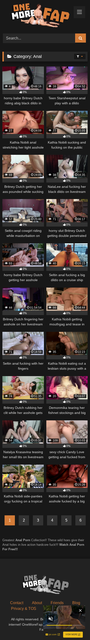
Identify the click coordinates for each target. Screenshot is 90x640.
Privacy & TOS (23, 609)
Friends (57, 603)
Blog (76, 603)
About (37, 603)
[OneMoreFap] (37, 16)
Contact (16, 603)
